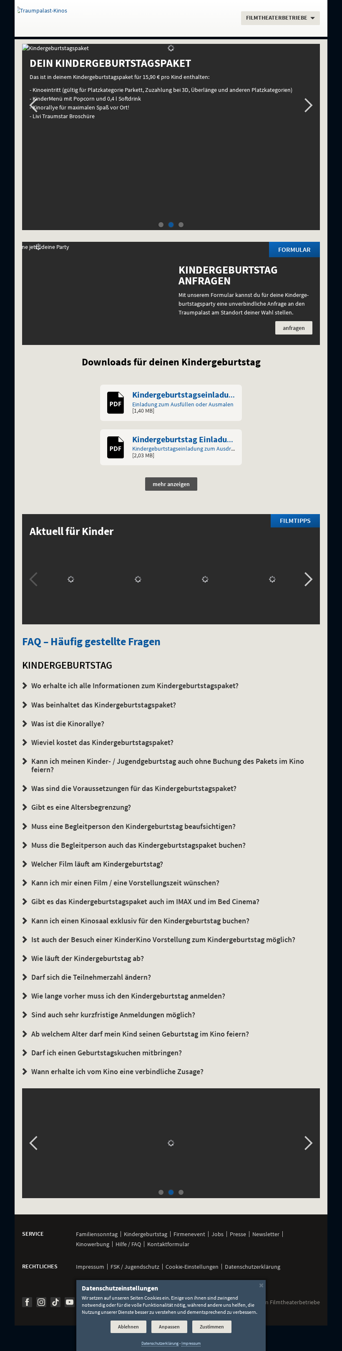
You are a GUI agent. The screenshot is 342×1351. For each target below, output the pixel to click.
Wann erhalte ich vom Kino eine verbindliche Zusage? (117, 1071)
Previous (33, 105)
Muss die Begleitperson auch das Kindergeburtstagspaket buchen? (138, 845)
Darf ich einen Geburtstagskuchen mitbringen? (106, 1052)
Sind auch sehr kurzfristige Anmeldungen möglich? (113, 1014)
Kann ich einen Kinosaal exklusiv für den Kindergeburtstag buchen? (140, 920)
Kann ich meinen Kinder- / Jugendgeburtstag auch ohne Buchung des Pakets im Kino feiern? (167, 765)
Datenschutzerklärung (252, 1267)
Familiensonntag (97, 1234)
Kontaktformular (168, 1244)
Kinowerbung (92, 1244)
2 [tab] (171, 225)
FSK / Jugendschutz (135, 1267)
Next (308, 105)
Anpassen (169, 1326)
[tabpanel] (171, 86)
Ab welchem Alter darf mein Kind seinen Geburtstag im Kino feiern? (140, 1034)
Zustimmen (212, 1326)
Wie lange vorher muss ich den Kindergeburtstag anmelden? (128, 996)
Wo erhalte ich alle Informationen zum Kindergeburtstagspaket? (135, 685)
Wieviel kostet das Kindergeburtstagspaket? (102, 742)
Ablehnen (128, 1326)
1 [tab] (161, 225)
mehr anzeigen (171, 484)
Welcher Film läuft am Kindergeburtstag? (97, 864)
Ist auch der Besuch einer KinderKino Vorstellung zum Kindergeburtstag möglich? (163, 939)
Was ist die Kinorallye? (67, 723)
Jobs (217, 1234)
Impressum (90, 1267)
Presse (238, 1234)
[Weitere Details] (171, 1143)
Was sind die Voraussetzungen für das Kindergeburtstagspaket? (133, 788)
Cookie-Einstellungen (192, 1267)
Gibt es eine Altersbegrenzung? (81, 807)
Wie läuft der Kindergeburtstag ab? (87, 958)
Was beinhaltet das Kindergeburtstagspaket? (103, 705)
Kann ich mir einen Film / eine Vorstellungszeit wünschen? (125, 882)
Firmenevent (189, 1234)
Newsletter (265, 1234)
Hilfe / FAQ (128, 1244)
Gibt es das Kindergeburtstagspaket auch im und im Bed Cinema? (145, 901)
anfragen (294, 328)
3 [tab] (181, 225)
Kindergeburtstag (145, 1234)
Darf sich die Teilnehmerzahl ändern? (91, 977)
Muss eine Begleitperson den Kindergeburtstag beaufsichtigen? (133, 826)
